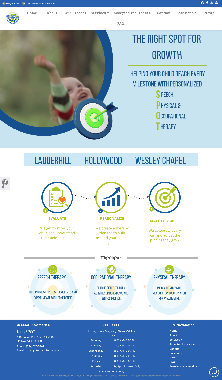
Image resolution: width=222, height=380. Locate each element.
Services (98, 13)
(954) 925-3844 (13, 3)
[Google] (202, 2)
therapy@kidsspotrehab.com (40, 3)
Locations (185, 13)
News (209, 13)
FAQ (120, 23)
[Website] (216, 2)
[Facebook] (207, 2)
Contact (164, 13)
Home (32, 13)
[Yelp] (211, 2)
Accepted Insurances (132, 13)
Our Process (75, 13)
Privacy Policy (118, 371)
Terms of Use (104, 371)
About (52, 13)
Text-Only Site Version (183, 366)
